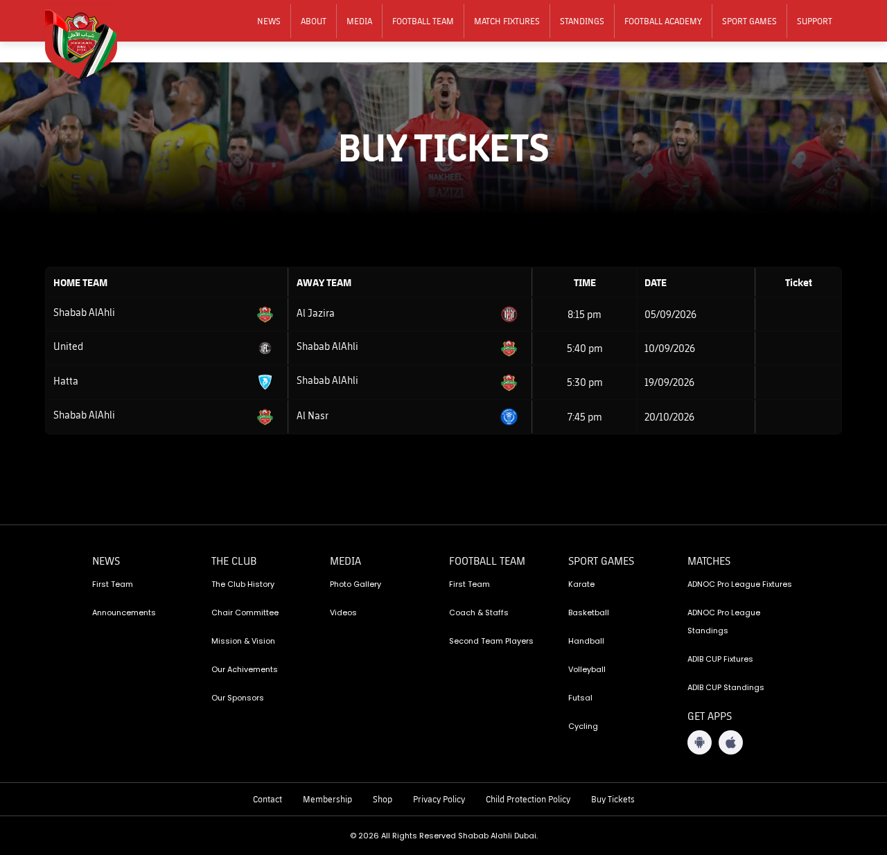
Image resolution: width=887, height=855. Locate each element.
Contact (267, 798)
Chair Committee (245, 612)
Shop (382, 798)
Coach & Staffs (479, 612)
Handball (586, 640)
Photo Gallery (355, 584)
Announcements (124, 612)
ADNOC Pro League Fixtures (739, 584)
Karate (581, 584)
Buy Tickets (613, 798)
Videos (343, 612)
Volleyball (587, 669)
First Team (112, 584)
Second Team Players (491, 640)
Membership (327, 798)
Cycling (583, 726)
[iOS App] (731, 742)
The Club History (242, 584)
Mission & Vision (243, 640)
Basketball (588, 612)
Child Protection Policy (528, 798)
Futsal (580, 697)
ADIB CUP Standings (725, 687)
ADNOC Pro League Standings (723, 621)
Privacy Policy (439, 798)
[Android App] (699, 742)
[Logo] (90, 42)
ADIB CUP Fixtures (720, 658)
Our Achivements (244, 669)
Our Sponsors (237, 697)
